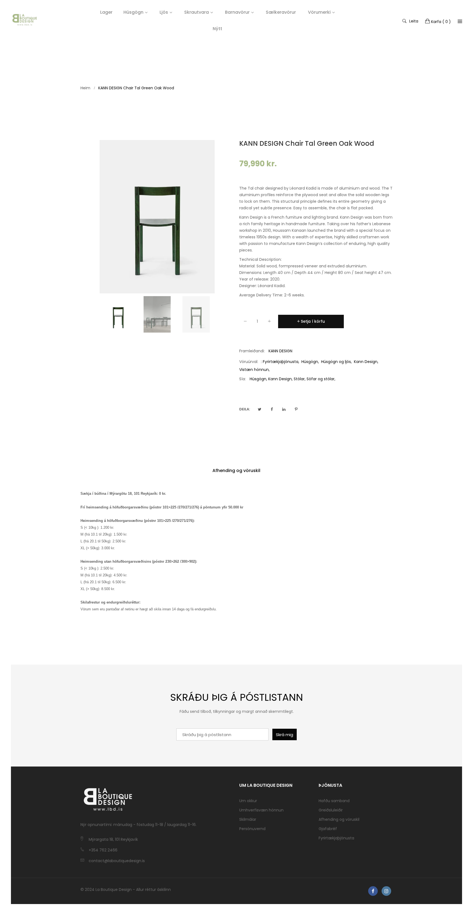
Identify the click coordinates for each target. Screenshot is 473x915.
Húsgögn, (258, 379)
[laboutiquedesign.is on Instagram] (386, 891)
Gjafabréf (328, 828)
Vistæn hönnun (254, 369)
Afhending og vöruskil (236, 470)
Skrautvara (196, 12)
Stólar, (299, 379)
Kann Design (365, 361)
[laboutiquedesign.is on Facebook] (373, 891)
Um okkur (248, 801)
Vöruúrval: (248, 361)
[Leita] (460, 21)
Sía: (242, 379)
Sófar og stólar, (321, 379)
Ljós (164, 12)
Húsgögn (133, 12)
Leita (413, 20)
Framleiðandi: (252, 351)
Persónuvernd (252, 828)
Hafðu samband (334, 801)
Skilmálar (247, 819)
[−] (245, 322)
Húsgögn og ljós (336, 361)
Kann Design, (280, 379)
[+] (269, 322)
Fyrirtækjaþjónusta (280, 361)
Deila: (244, 409)
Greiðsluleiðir (331, 810)
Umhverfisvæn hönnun (261, 810)
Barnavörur (237, 12)
